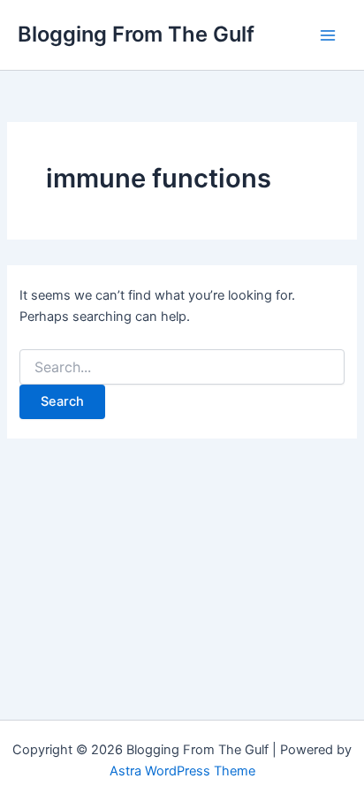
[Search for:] (181, 367)
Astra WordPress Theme (182, 771)
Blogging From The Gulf (136, 34)
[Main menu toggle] (327, 35)
